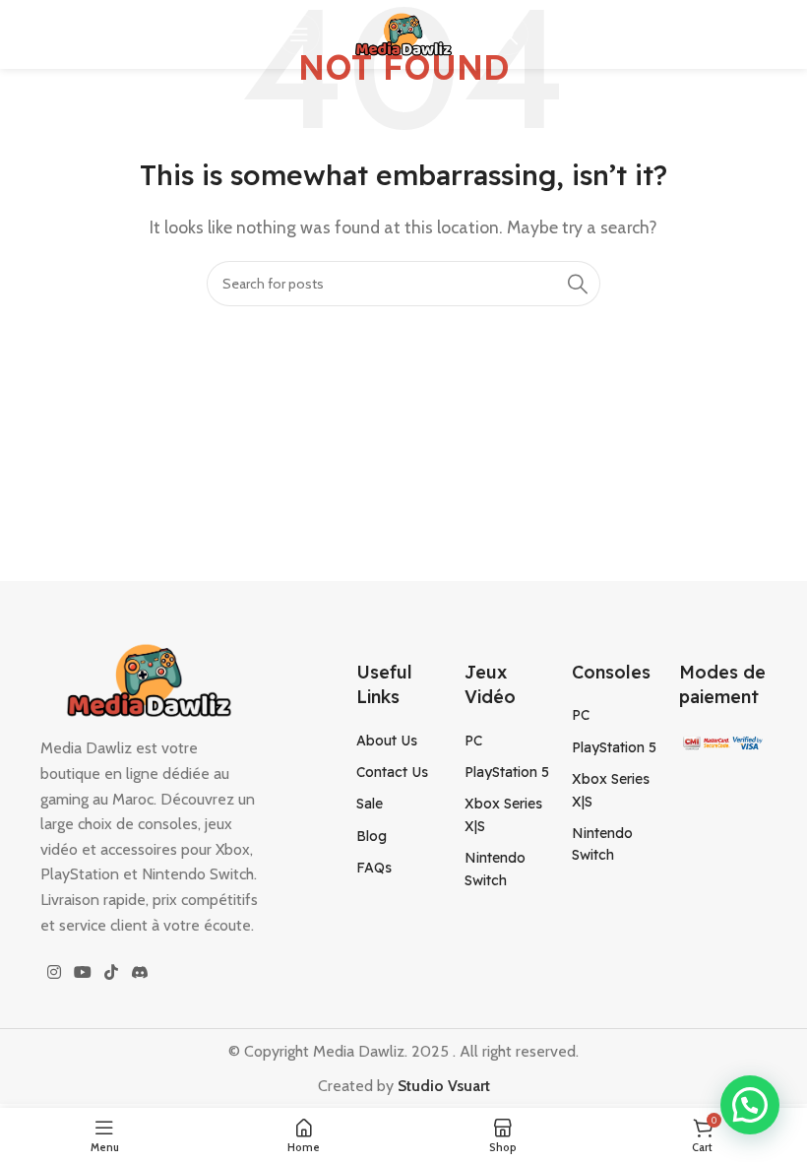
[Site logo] (403, 33)
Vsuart (467, 1085)
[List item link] (400, 740)
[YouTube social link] (82, 972)
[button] (749, 1104)
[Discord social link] (139, 972)
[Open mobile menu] (299, 34)
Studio (421, 1085)
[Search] (507, 34)
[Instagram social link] (53, 972)
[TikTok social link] (111, 972)
